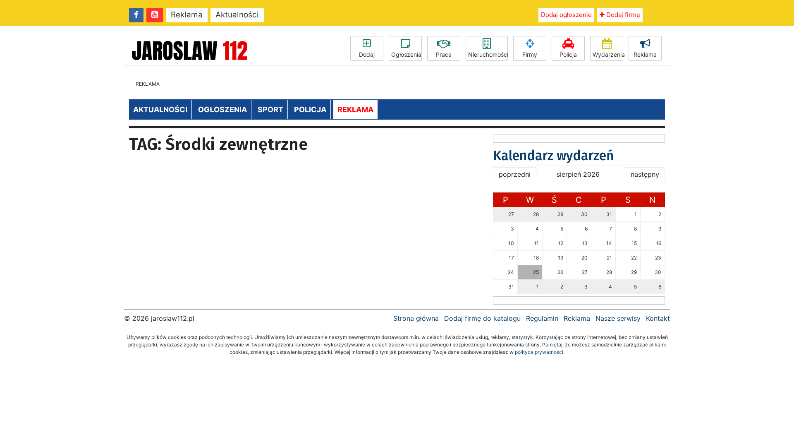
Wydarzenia (608, 54)
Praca (444, 54)
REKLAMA (355, 109)
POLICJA (310, 109)
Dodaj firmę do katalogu (482, 318)
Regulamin (542, 318)
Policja (568, 54)
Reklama (187, 14)
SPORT (270, 109)
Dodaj (367, 54)
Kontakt (658, 318)
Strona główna (416, 318)
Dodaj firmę (622, 15)
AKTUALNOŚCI (160, 109)
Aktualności (237, 14)
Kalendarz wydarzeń (553, 155)
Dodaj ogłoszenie (566, 15)
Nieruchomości (488, 54)
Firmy (529, 54)
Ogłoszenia (406, 54)
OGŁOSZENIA (222, 109)
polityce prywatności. (539, 352)
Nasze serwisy (618, 318)
